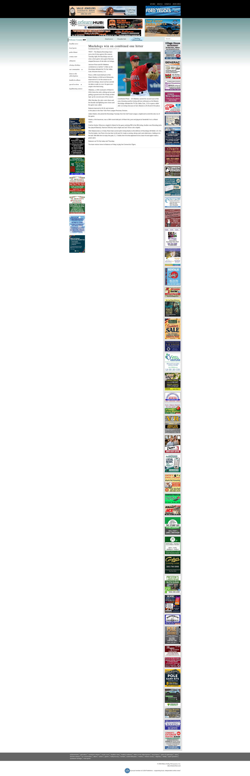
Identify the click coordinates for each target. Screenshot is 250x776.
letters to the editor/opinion (73, 75)
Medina (140, 756)
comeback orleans (94, 754)
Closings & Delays (74, 65)
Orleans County (149, 756)
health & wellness (74, 80)
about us (159, 4)
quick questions (173, 756)
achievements (74, 754)
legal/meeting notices (75, 89)
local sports (72, 48)
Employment (109, 39)
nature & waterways (167, 754)
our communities (86, 756)
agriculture (83, 754)
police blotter (73, 52)
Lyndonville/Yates (131, 756)
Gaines (107, 756)
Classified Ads (121, 39)
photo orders (177, 4)
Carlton (101, 756)
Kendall (122, 756)
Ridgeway (158, 756)
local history (155, 754)
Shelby (164, 756)
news (176, 754)
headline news (73, 44)
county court (73, 56)
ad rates (152, 4)
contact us (167, 4)
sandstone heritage (76, 758)
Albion (95, 756)
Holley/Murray (114, 756)
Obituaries (72, 61)
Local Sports (87, 758)
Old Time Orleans (75, 756)
